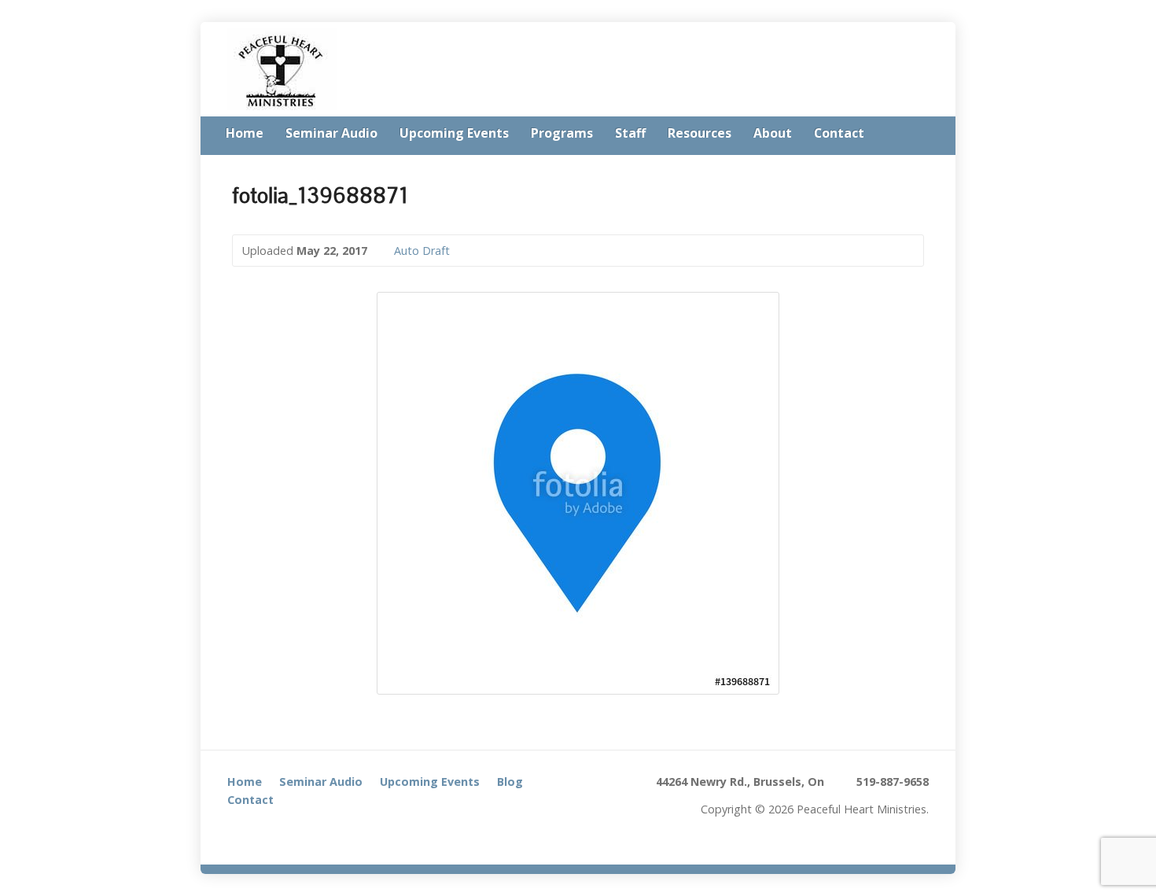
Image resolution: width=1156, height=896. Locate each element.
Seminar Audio (331, 133)
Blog (510, 781)
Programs (562, 133)
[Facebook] (236, 831)
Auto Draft (422, 250)
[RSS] (924, 134)
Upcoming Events (454, 133)
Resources (699, 133)
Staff (630, 133)
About (772, 133)
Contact (839, 133)
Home (244, 133)
